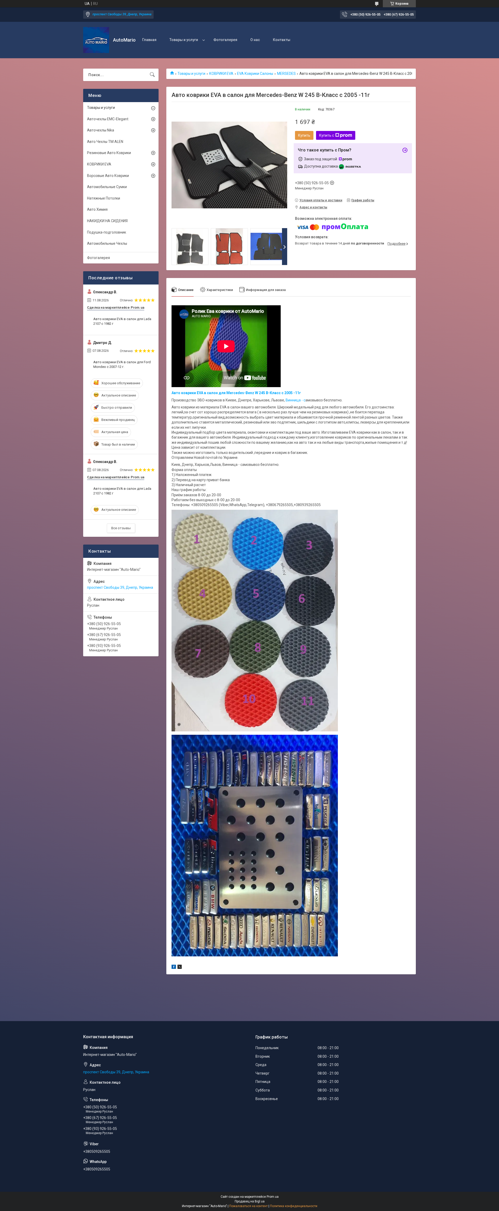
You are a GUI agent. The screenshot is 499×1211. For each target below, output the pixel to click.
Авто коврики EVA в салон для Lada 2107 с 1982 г (122, 321)
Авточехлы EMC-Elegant (107, 119)
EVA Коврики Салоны (255, 73)
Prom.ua (273, 1197)
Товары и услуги (183, 40)
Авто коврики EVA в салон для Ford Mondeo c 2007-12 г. (122, 364)
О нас (255, 40)
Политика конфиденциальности (293, 1206)
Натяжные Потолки (103, 198)
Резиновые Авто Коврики (109, 153)
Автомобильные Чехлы (107, 243)
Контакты (281, 40)
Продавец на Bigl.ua (250, 1201)
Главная (149, 40)
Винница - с (295, 400)
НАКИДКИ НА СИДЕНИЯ (107, 221)
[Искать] (152, 75)
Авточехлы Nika (100, 130)
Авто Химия (97, 209)
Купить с (326, 135)
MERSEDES (286, 73)
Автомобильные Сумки (107, 187)
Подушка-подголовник (106, 232)
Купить (304, 135)
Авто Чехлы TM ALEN (105, 142)
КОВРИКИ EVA (221, 73)
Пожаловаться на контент (248, 1206)
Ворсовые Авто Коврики (108, 176)
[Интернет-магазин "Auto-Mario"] (96, 40)
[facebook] (174, 967)
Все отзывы (121, 528)
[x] (180, 967)
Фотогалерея (225, 40)
